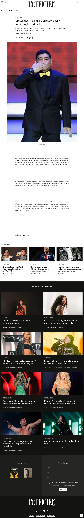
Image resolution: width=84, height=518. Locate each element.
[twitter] (11, 11)
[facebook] (4, 11)
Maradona (32, 158)
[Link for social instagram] (44, 511)
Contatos (31, 515)
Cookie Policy (51, 515)
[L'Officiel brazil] (42, 4)
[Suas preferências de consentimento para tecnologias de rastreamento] (81, 515)
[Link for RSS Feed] (47, 511)
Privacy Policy (71, 485)
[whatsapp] (14, 11)
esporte (18, 236)
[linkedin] (9, 11)
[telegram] (17, 11)
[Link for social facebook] (40, 511)
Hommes (18, 17)
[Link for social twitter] (36, 511)
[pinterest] (6, 11)
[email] (1, 11)
